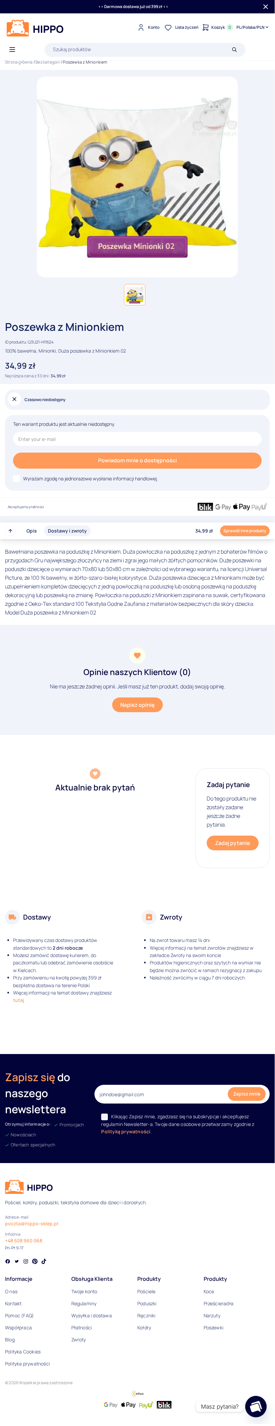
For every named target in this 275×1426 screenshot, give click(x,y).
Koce (209, 1291)
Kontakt (13, 1303)
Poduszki (147, 1303)
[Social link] (7, 1262)
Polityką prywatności (125, 1131)
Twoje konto (84, 1291)
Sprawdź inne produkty (244, 531)
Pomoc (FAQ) (19, 1315)
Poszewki (214, 1327)
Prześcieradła (219, 1303)
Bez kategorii (48, 62)
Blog (10, 1339)
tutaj (18, 1000)
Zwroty (78, 1339)
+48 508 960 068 (23, 1240)
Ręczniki (146, 1315)
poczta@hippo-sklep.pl (31, 1223)
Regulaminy (84, 1303)
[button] (134, 294)
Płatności (81, 1327)
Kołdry (144, 1327)
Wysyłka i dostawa (91, 1315)
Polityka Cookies (23, 1351)
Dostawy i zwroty (67, 531)
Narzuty (212, 1315)
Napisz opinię (137, 704)
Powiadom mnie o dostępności (137, 460)
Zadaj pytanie (232, 843)
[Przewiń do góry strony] (10, 531)
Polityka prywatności (27, 1363)
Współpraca (18, 1327)
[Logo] (35, 28)
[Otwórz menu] (12, 50)
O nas (11, 1291)
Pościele (146, 1291)
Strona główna (19, 62)
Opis (31, 531)
